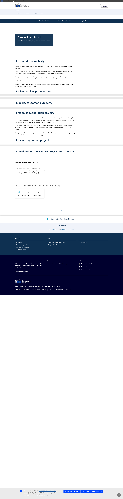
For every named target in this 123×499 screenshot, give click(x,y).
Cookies (51, 289)
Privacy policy (59, 289)
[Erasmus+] (23, 5)
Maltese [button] (105, 6)
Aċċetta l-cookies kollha (72, 491)
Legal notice (69, 289)
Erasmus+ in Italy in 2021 (81, 21)
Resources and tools (33, 21)
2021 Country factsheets (67, 21)
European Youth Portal (53, 245)
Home (24, 21)
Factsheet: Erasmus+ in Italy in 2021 (30, 169)
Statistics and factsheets (45, 21)
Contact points (83, 242)
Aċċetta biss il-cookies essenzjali (92, 491)
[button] (52, 229)
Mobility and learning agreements (56, 242)
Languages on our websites (38, 289)
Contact (58, 286)
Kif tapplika (19, 242)
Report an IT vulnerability (22, 289)
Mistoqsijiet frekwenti (21, 249)
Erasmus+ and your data (22, 245)
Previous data (56, 21)
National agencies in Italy (30, 192)
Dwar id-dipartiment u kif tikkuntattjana (58, 264)
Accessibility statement (21, 271)
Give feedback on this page (22, 247)
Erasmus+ (18, 260)
